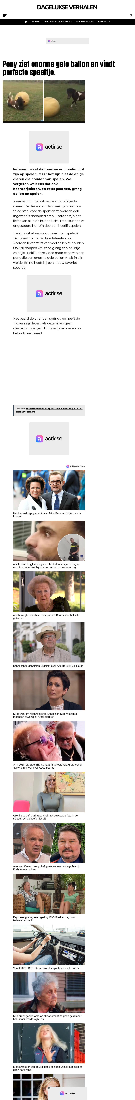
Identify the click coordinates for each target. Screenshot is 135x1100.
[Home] (26, 22)
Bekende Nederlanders (58, 22)
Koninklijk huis (85, 22)
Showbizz (104, 22)
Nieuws (36, 22)
